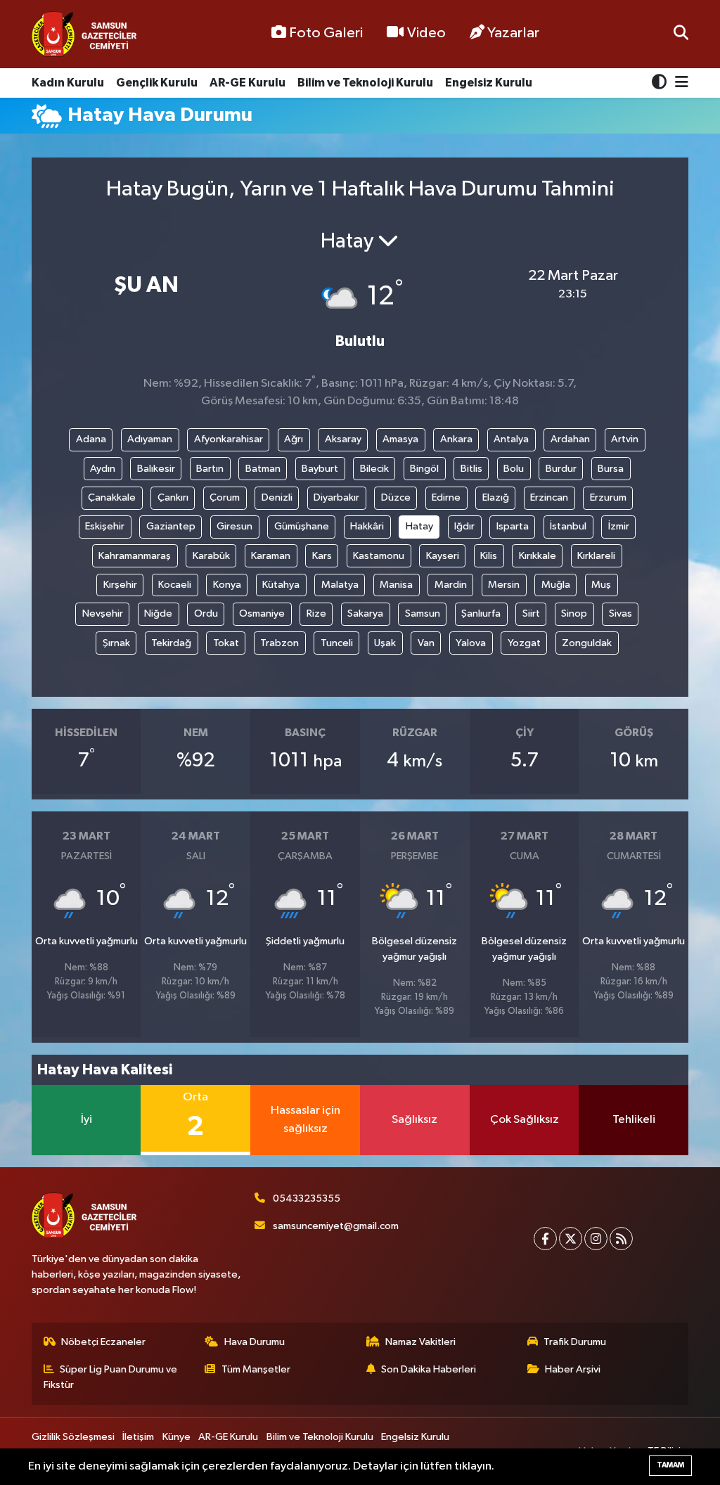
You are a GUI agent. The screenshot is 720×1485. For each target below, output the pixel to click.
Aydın (102, 468)
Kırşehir (120, 584)
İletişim (138, 1437)
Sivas (620, 613)
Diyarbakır (336, 497)
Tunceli (337, 643)
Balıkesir (156, 468)
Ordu (206, 613)
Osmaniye (262, 613)
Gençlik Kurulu (157, 83)
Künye (176, 1437)
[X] (570, 1238)
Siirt (531, 613)
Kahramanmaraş (134, 556)
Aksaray (343, 439)
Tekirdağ (171, 643)
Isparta (512, 526)
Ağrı (293, 439)
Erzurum (608, 497)
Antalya (511, 439)
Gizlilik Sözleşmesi (73, 1437)
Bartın (210, 468)
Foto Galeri (326, 33)
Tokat (226, 643)
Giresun (234, 526)
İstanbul (568, 526)
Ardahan (570, 439)
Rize (316, 613)
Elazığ (495, 497)
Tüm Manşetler (255, 1369)
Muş (601, 584)
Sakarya (365, 613)
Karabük (211, 556)
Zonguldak (587, 643)
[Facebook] (545, 1238)
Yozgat (524, 643)
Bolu (513, 468)
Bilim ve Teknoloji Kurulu (365, 83)
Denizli (277, 497)
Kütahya (281, 584)
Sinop (574, 613)
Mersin (504, 584)
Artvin (624, 439)
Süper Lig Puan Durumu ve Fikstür (111, 1377)
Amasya (400, 439)
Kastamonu (378, 556)
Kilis (488, 556)
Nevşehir (102, 613)
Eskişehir (104, 526)
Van (426, 643)
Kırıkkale (537, 556)
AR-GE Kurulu (247, 83)
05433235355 (306, 1198)
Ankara (456, 439)
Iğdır (464, 526)
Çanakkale (112, 497)
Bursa (611, 468)
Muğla (555, 584)
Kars (322, 556)
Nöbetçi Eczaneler (103, 1342)
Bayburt (320, 468)
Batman (263, 468)
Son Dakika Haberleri (428, 1369)
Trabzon (279, 643)
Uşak (385, 643)
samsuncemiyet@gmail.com (336, 1226)
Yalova (471, 643)
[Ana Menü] (679, 83)
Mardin (451, 584)
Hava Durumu (254, 1342)
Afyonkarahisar (228, 439)
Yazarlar (513, 33)
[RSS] (621, 1238)
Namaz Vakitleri (420, 1342)
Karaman (270, 556)
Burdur (561, 468)
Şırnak (116, 643)
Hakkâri (367, 526)
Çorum (225, 497)
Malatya (340, 584)
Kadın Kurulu (68, 83)
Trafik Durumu (575, 1342)
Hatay (419, 526)
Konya (227, 584)
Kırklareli (596, 556)
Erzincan (549, 497)
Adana (91, 439)
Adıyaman (149, 439)
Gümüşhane (301, 526)
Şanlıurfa (481, 613)
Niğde (158, 613)
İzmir (618, 526)
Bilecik (374, 468)
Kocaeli (174, 584)
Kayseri (442, 556)
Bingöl (424, 468)
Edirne (446, 497)
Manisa (396, 584)
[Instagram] (596, 1238)
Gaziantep (170, 526)
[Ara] (681, 34)
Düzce (396, 497)
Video (426, 33)
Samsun (422, 613)
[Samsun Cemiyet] (84, 34)
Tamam (670, 1465)
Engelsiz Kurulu (488, 83)
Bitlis (471, 468)
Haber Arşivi (572, 1369)
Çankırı (173, 497)
